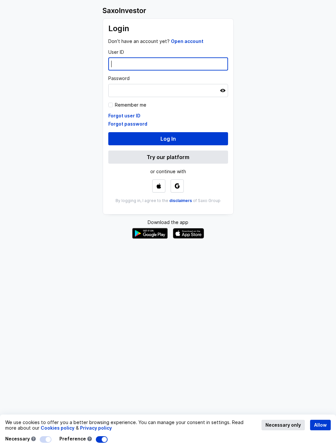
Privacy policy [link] (96, 428)
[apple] (158, 186)
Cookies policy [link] (57, 428)
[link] (187, 41)
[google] (177, 186)
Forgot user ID (124, 115)
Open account (187, 41)
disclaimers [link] (180, 200)
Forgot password (127, 124)
